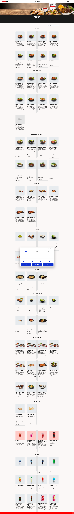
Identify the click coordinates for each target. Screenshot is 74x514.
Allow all (48, 264)
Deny (26, 264)
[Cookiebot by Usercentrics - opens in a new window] (48, 249)
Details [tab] (37, 251)
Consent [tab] (25, 251)
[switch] (33, 261)
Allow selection (37, 264)
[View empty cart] (71, 1)
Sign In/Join (68, 1)
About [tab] (48, 251)
